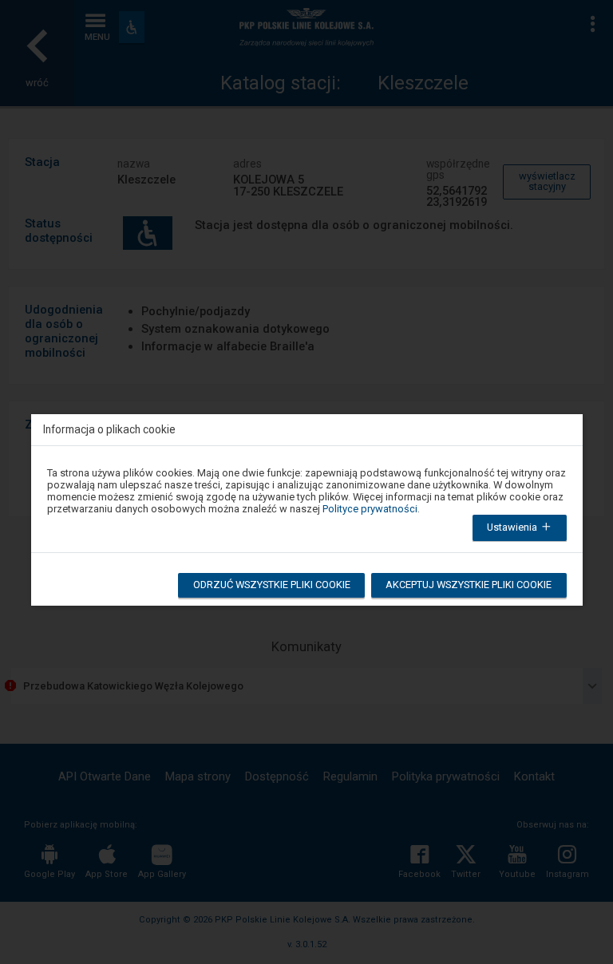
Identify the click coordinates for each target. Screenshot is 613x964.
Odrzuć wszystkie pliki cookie (271, 585)
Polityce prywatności (369, 509)
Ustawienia (513, 527)
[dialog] (307, 506)
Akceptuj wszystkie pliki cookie (469, 585)
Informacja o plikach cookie (109, 430)
